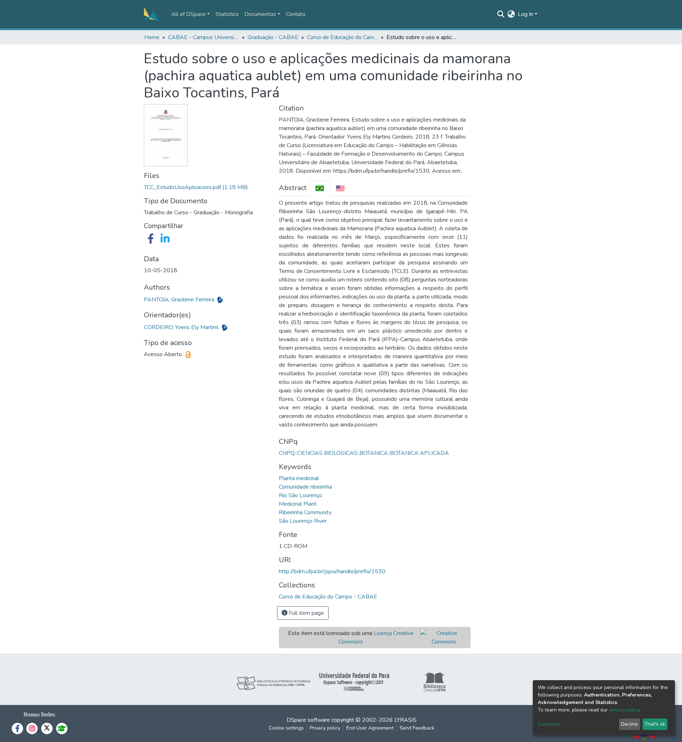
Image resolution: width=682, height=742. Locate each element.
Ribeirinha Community (305, 512)
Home (151, 37)
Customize (549, 724)
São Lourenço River (303, 521)
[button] (511, 14)
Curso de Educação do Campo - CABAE (342, 37)
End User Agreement (370, 728)
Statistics (227, 14)
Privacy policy (325, 728)
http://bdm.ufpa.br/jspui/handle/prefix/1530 (332, 571)
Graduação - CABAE (273, 37)
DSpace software (308, 720)
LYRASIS (405, 720)
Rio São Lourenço (300, 495)
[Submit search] (501, 14)
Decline (629, 724)
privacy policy (624, 709)
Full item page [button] (305, 613)
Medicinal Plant (297, 504)
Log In (525, 14)
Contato (295, 14)
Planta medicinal (299, 478)
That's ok (654, 724)
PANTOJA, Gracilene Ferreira (180, 299)
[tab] (319, 188)
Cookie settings (286, 728)
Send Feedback (417, 728)
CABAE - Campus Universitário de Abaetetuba (203, 37)
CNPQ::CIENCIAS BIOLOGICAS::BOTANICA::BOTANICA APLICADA (364, 453)
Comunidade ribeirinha (305, 487)
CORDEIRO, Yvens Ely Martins (182, 327)
